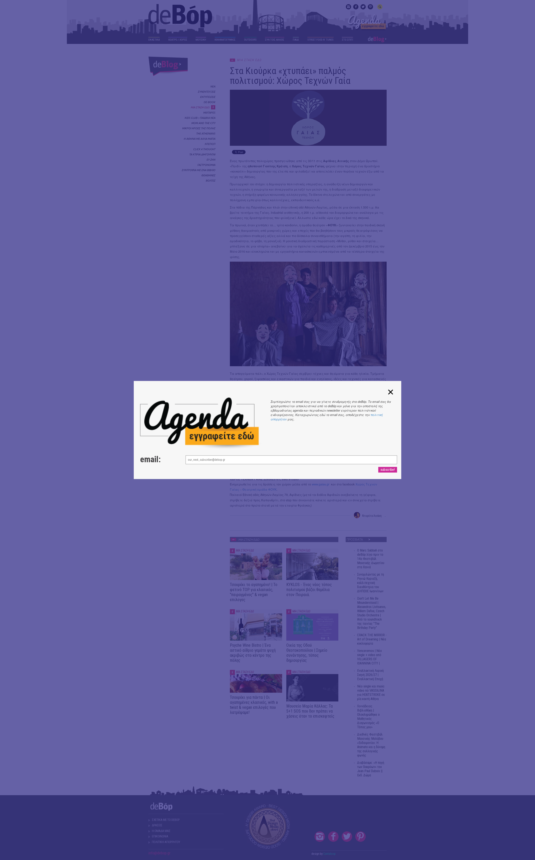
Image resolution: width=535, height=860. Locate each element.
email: (150, 460)
